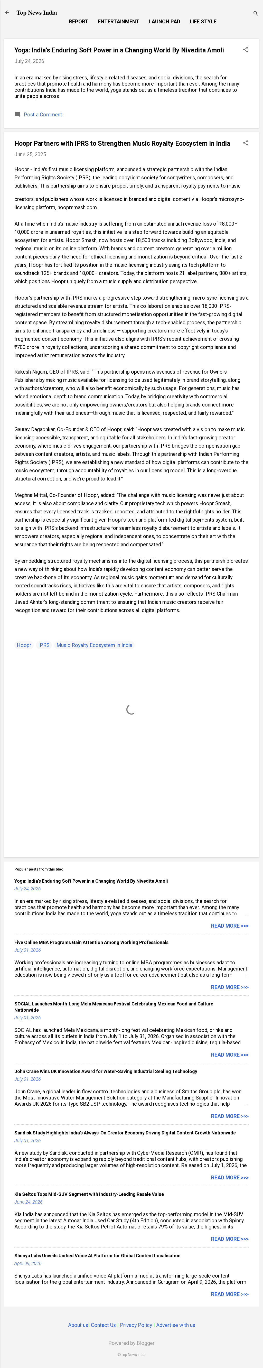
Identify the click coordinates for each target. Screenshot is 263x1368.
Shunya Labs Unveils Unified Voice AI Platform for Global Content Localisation (97, 1255)
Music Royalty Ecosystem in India (94, 645)
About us (78, 1325)
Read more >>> (230, 926)
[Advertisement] (131, 810)
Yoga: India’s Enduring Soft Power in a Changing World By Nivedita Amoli (119, 50)
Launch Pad (164, 22)
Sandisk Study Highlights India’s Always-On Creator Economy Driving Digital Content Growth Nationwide (125, 1132)
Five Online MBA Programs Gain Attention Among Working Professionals (91, 942)
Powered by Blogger (131, 1343)
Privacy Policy (136, 1325)
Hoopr (24, 645)
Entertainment (118, 22)
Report (78, 22)
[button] (245, 50)
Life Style (203, 22)
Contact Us (103, 1325)
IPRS (44, 645)
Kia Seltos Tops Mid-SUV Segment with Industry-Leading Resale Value (89, 1194)
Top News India (36, 12)
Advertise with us (175, 1325)
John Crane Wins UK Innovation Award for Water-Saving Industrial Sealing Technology (105, 1071)
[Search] (256, 14)
